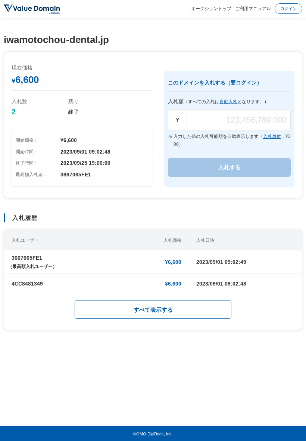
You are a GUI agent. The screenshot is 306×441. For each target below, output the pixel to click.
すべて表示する (153, 309)
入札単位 (272, 136)
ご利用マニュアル (253, 8)
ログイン (288, 8)
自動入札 (228, 101)
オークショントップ (211, 8)
